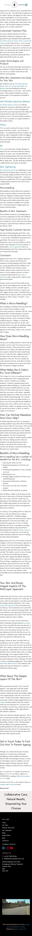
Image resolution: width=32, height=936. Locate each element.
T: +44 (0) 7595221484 (9, 856)
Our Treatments (6, 830)
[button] (26, 5)
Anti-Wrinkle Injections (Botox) (9, 41)
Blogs (4, 833)
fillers (6, 86)
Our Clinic (5, 825)
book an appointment (15, 247)
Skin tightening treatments (7, 170)
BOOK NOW (6, 835)
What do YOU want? (8, 828)
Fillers (20, 41)
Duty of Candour (20, 927)
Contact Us (5, 841)
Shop (3, 838)
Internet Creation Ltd (20, 929)
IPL (1, 149)
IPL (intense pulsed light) (16, 86)
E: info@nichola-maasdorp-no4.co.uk (13, 859)
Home (4, 823)
